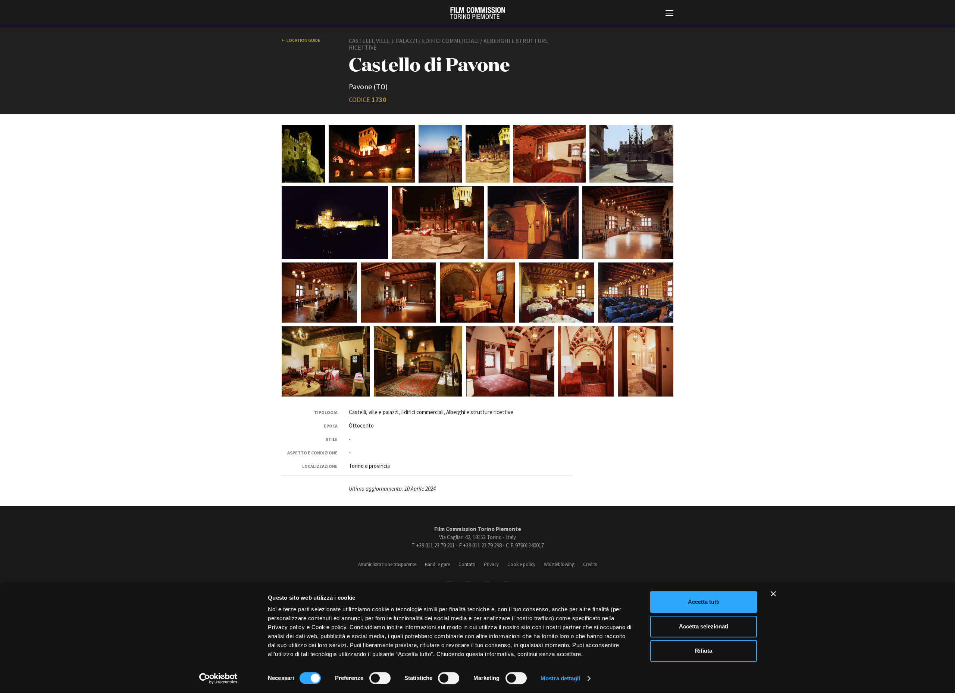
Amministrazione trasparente (387, 564)
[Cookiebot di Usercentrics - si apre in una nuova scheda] (218, 678)
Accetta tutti (704, 602)
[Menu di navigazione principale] (669, 14)
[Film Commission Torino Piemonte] (477, 13)
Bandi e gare (437, 564)
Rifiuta (703, 650)
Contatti (466, 564)
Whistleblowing (559, 564)
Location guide (303, 40)
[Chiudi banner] (773, 593)
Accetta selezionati (703, 626)
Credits (590, 564)
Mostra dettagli (560, 678)
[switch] (380, 678)
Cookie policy (521, 564)
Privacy (491, 564)
